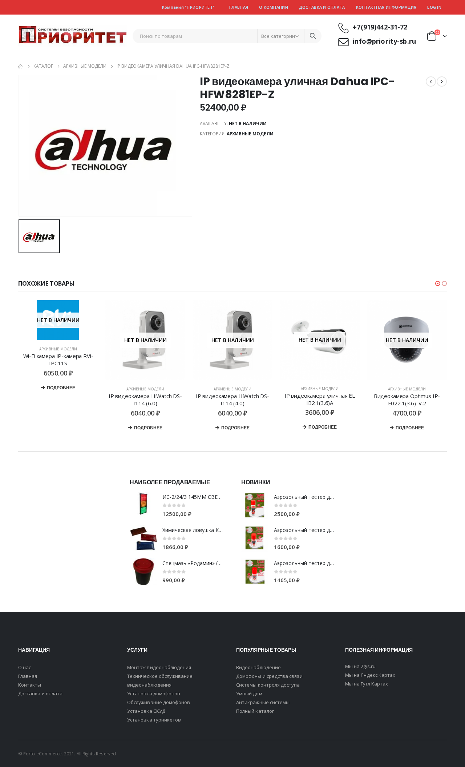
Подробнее (61, 388)
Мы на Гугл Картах (366, 683)
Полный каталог (255, 711)
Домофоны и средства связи (269, 676)
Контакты (29, 684)
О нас (24, 667)
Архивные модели (250, 134)
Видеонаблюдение (258, 667)
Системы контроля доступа (268, 684)
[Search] (312, 36)
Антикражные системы (263, 702)
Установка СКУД (146, 711)
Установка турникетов (154, 719)
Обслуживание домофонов (158, 702)
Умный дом (249, 693)
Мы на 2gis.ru (360, 666)
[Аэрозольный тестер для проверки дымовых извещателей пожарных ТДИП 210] (254, 538)
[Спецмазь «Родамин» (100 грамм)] (143, 571)
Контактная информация (386, 7)
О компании (273, 7)
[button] (437, 283)
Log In (434, 7)
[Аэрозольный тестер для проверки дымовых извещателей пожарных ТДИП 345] (254, 505)
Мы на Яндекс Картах (370, 675)
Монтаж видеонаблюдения (159, 667)
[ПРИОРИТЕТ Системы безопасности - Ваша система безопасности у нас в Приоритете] (72, 36)
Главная (238, 7)
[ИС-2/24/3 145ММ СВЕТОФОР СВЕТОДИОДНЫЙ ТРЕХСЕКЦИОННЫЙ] (143, 505)
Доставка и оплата (322, 7)
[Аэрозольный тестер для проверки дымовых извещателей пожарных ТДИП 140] (254, 571)
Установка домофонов (153, 693)
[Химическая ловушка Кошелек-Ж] (143, 538)
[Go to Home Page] (20, 66)
